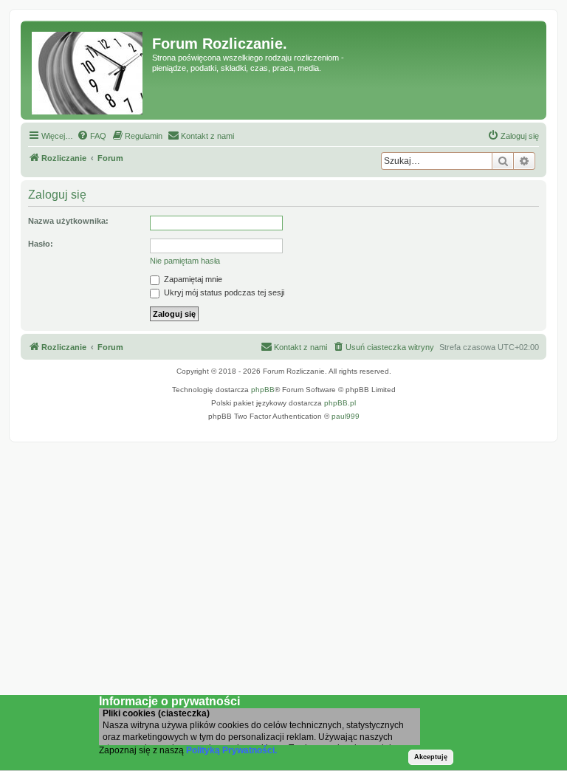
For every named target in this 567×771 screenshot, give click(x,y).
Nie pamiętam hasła (185, 260)
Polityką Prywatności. (231, 750)
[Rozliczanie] (88, 70)
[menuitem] (91, 136)
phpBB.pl (340, 403)
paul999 (345, 416)
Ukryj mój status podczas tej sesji (223, 292)
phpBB (263, 390)
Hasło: (40, 243)
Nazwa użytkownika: (68, 220)
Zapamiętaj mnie (192, 279)
